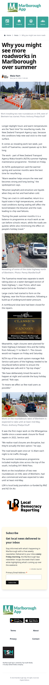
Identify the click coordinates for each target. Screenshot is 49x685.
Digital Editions (24, 680)
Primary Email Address (16, 572)
